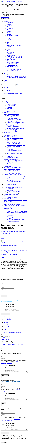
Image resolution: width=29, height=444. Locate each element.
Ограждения (10, 53)
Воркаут (9, 34)
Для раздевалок (11, 59)
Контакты (6, 82)
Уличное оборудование (13, 60)
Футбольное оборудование (11, 116)
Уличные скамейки (12, 183)
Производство (10, 27)
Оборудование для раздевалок (12, 169)
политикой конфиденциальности (10, 301)
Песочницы (10, 190)
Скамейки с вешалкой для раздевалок (17, 171)
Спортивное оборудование (14, 181)
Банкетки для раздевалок (13, 173)
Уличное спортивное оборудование (13, 174)
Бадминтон (10, 41)
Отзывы (9, 24)
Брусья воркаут (11, 105)
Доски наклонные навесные (14, 153)
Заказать (3, 403)
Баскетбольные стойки (13, 125)
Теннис (9, 46)
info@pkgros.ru (4, 337)
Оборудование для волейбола (11, 114)
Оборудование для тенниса (11, 135)
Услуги (5, 73)
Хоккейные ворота (12, 139)
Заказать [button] (3, 238)
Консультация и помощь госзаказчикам (17, 74)
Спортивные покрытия (13, 62)
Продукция (7, 32)
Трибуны (9, 36)
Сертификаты (10, 28)
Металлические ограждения (11, 159)
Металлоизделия (11, 67)
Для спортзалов (11, 55)
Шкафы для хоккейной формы (15, 138)
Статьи (5, 80)
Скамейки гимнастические (14, 143)
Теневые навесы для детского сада (16, 191)
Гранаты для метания (12, 157)
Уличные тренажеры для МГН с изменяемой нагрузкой (15, 220)
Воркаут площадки (12, 102)
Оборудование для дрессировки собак (14, 195)
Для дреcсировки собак (13, 66)
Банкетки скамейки (12, 63)
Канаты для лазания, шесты (14, 150)
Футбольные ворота (12, 118)
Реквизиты (10, 25)
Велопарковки (10, 52)
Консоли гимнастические (13, 146)
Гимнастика (10, 49)
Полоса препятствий (12, 35)
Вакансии (9, 29)
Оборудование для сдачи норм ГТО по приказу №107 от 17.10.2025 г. (17, 57)
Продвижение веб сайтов (7, 344)
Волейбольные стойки (13, 115)
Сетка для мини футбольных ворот (16, 122)
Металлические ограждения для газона (17, 164)
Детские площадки (12, 65)
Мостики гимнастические (13, 152)
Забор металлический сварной (15, 160)
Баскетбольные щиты (12, 129)
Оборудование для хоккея (10, 136)
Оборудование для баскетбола (12, 124)
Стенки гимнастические (13, 147)
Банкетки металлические (10, 186)
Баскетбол (9, 39)
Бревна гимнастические (13, 149)
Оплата (9, 31)
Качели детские (11, 188)
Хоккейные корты (11, 140)
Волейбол (9, 42)
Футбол (9, 38)
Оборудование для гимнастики (12, 142)
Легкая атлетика (11, 51)
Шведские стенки (11, 108)
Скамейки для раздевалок (13, 170)
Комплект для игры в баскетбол (15, 128)
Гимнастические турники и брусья (16, 145)
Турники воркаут (11, 104)
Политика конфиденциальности (12, 332)
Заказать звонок (5, 17)
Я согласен (3, 442)
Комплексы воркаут (12, 109)
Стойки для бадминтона (13, 133)
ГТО (5, 72)
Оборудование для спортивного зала (13, 167)
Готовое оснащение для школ (14, 69)
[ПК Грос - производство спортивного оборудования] (14, 2)
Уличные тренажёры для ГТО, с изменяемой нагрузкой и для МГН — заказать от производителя (15, 207)
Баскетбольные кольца (13, 126)
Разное (8, 155)
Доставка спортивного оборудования (16, 76)
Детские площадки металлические (13, 187)
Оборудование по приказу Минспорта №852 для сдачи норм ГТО (17, 44)
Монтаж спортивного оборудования (16, 77)
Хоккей (9, 48)
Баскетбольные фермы (13, 131)
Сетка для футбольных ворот (14, 119)
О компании (7, 21)
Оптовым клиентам (9, 79)
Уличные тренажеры (12, 70)
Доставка (6, 326)
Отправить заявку (5, 314)
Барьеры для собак (12, 197)
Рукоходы (9, 107)
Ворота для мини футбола (13, 121)
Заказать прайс (4, 432)
